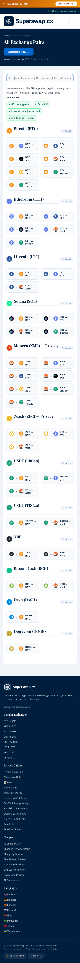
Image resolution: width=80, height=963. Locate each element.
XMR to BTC (10, 726)
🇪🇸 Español (10, 905)
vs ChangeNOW (12, 843)
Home (7, 35)
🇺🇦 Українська (12, 931)
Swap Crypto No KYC (15, 813)
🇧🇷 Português (11, 920)
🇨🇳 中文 (8, 915)
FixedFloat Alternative (16, 808)
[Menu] (72, 21)
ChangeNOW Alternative (17, 848)
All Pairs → (9, 757)
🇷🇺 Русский (10, 910)
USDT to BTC (10, 742)
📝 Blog (8, 782)
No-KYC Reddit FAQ (14, 819)
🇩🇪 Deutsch (10, 899)
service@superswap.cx (17, 706)
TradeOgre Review (14, 864)
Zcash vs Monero (13, 829)
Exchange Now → (18, 51)
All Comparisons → (14, 880)
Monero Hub (10, 787)
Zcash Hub (9, 824)
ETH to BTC (10, 736)
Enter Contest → (66, 3)
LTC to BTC (9, 747)
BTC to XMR (10, 721)
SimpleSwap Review (15, 859)
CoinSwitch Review (14, 869)
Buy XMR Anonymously (16, 803)
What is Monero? (13, 792)
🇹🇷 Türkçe (9, 926)
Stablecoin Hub (12, 777)
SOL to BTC (10, 752)
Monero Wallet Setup (15, 798)
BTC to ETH (10, 731)
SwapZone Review (14, 875)
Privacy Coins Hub (13, 772)
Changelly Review (13, 854)
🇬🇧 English (9, 894)
